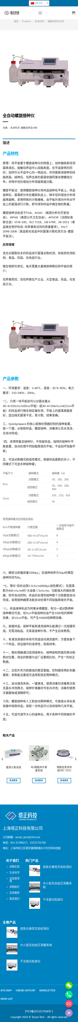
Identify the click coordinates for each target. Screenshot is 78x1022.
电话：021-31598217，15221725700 (24, 842)
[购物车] (73, 13)
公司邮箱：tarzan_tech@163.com (21, 837)
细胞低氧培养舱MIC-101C (64, 769)
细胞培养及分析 (56, 21)
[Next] (75, 766)
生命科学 (39, 21)
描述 (6, 143)
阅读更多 (13, 781)
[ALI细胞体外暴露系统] (39, 753)
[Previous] (2, 766)
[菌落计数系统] (13, 753)
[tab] (39, 143)
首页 (16, 21)
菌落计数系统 (13, 767)
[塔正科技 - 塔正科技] (18, 12)
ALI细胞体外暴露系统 (39, 769)
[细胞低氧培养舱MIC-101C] (64, 753)
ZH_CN (38, 3)
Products (26, 21)
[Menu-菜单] (40, 12)
